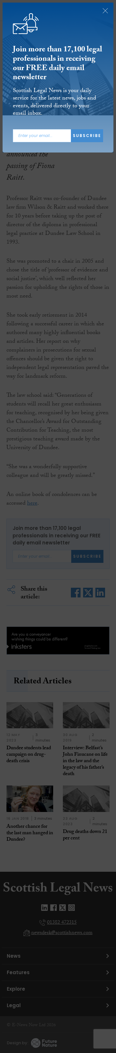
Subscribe (87, 135)
